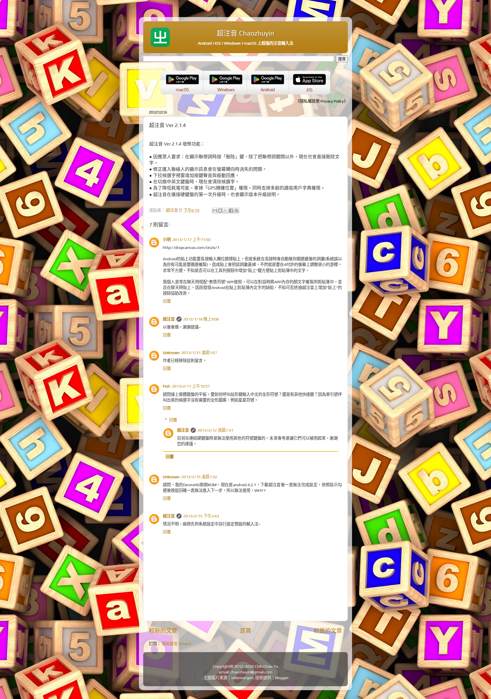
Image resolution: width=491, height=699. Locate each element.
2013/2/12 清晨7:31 (215, 430)
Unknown (171, 352)
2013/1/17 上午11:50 (191, 239)
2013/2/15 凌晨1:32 (199, 477)
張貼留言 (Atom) (176, 643)
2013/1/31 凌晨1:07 (199, 352)
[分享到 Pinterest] (236, 210)
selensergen (242, 677)
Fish (166, 386)
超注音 (169, 319)
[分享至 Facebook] (231, 210)
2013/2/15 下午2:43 (201, 516)
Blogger (282, 677)
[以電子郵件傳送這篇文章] (215, 210)
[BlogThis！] (220, 210)
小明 (167, 239)
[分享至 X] (225, 210)
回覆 (167, 301)
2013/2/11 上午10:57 (191, 386)
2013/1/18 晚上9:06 (201, 319)
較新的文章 (163, 630)
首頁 (245, 630)
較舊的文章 (328, 630)
